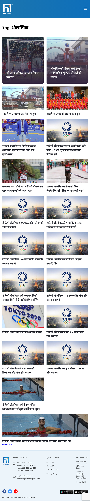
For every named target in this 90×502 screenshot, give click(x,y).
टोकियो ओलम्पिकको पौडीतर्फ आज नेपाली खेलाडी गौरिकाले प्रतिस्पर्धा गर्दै (36, 441)
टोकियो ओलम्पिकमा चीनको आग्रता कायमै (22, 332)
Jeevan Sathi (81, 482)
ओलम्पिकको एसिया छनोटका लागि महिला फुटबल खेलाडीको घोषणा (66, 73)
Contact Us (51, 466)
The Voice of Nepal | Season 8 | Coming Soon (81, 465)
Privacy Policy (52, 474)
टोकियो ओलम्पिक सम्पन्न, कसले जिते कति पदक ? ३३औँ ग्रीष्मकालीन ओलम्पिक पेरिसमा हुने (66, 150)
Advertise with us (53, 470)
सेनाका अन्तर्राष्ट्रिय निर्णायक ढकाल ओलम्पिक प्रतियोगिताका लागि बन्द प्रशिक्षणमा (19, 150)
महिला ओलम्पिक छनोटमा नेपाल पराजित (22, 75)
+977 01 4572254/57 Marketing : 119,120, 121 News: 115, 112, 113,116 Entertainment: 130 (26, 466)
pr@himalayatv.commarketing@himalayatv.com (28, 477)
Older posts (7, 444)
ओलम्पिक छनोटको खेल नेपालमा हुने (19, 113)
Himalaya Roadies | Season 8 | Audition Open (81, 475)
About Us (50, 462)
